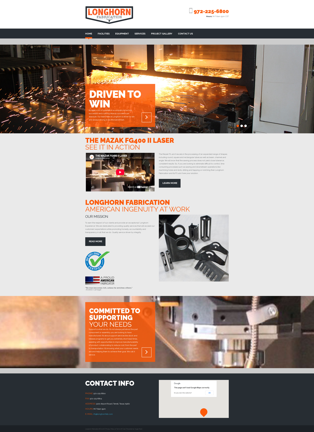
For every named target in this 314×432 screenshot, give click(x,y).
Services (140, 33)
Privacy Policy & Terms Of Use (115, 429)
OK (209, 393)
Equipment (122, 33)
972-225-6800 (211, 11)
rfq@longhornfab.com (103, 414)
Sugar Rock (138, 429)
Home (88, 33)
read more (95, 241)
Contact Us (185, 33)
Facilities (104, 33)
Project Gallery (161, 33)
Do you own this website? (183, 393)
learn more (170, 183)
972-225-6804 (96, 399)
